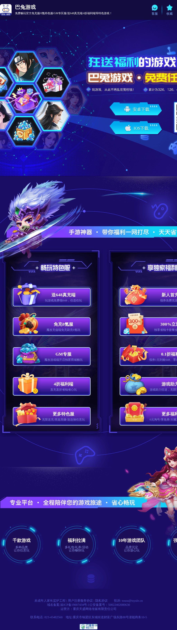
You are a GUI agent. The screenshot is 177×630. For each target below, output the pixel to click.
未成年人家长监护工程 (50, 600)
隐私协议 (101, 600)
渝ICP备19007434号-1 (75, 604)
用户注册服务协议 (80, 600)
